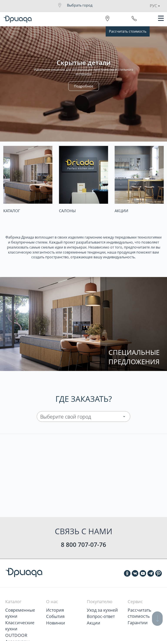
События (55, 616)
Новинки (55, 623)
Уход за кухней (102, 610)
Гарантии (138, 623)
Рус (154, 5)
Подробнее (83, 86)
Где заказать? (83, 399)
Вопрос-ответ (101, 616)
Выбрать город (79, 5)
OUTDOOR (16, 635)
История (55, 610)
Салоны (67, 210)
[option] (83, 84)
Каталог (11, 210)
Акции (121, 210)
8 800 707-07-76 (83, 544)
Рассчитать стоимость (127, 31)
